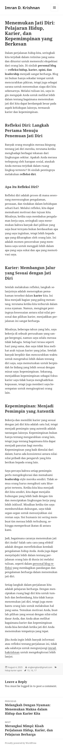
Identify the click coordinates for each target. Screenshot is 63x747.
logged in (27, 686)
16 (32, 670)
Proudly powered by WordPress (20, 743)
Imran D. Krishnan (22, 7)
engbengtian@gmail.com (40, 667)
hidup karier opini (13, 670)
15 (28, 670)
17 (35, 670)
